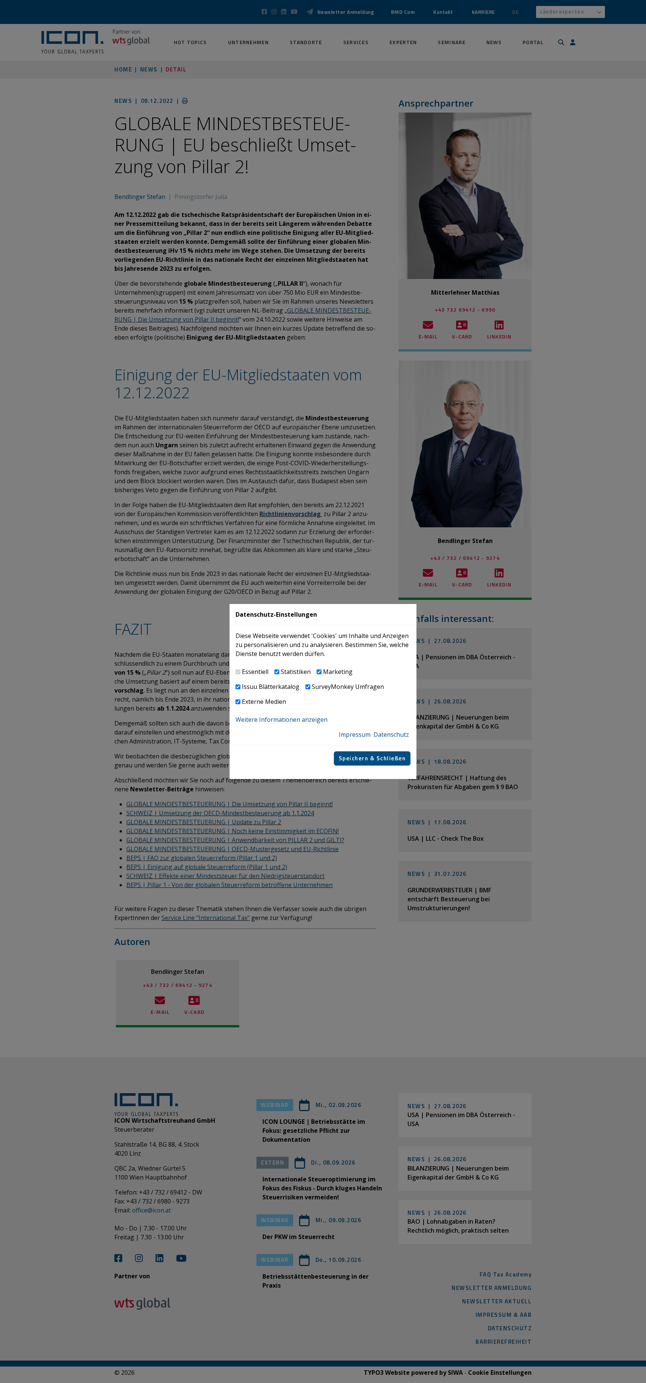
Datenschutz (391, 734)
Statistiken (296, 672)
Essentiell (255, 672)
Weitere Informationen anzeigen (281, 719)
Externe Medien (264, 701)
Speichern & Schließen (372, 758)
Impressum (354, 734)
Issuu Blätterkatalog (270, 687)
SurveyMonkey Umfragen (348, 687)
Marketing (338, 672)
